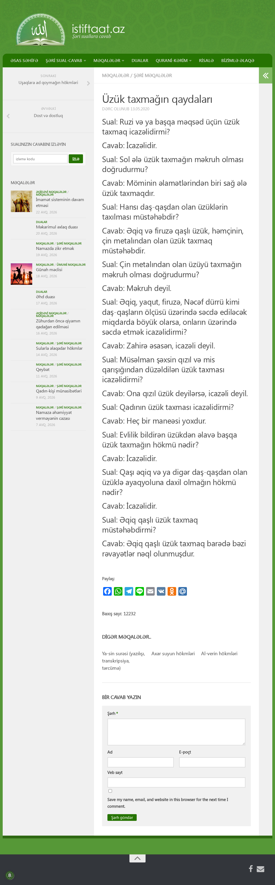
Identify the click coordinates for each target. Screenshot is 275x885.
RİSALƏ (206, 60)
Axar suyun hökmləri (173, 653)
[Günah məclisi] (21, 274)
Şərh (112, 713)
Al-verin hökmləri (219, 653)
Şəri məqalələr (153, 75)
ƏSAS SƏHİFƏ (24, 60)
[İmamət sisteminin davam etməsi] (21, 201)
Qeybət (42, 369)
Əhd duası (45, 296)
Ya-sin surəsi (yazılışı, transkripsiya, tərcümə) (123, 660)
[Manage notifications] (9, 875)
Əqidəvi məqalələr (51, 192)
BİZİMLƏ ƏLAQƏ (237, 60)
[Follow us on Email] (260, 869)
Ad (110, 752)
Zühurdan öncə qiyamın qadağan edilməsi (58, 323)
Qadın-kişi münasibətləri (59, 391)
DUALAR (140, 60)
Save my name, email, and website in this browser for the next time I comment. (167, 803)
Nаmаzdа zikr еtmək (55, 248)
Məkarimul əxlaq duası (57, 227)
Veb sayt (114, 772)
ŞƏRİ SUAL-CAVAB (64, 60)
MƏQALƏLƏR (106, 60)
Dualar (41, 222)
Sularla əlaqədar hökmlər (59, 348)
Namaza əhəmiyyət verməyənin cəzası (54, 415)
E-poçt (185, 752)
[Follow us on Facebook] (251, 869)
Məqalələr (115, 75)
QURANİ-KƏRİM (172, 60)
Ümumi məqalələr (71, 264)
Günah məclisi (49, 269)
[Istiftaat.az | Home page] (70, 29)
